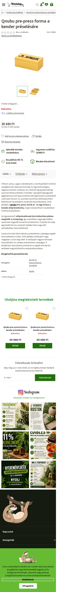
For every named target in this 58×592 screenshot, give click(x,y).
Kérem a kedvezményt (29, 311)
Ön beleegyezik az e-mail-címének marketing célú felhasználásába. (29, 318)
